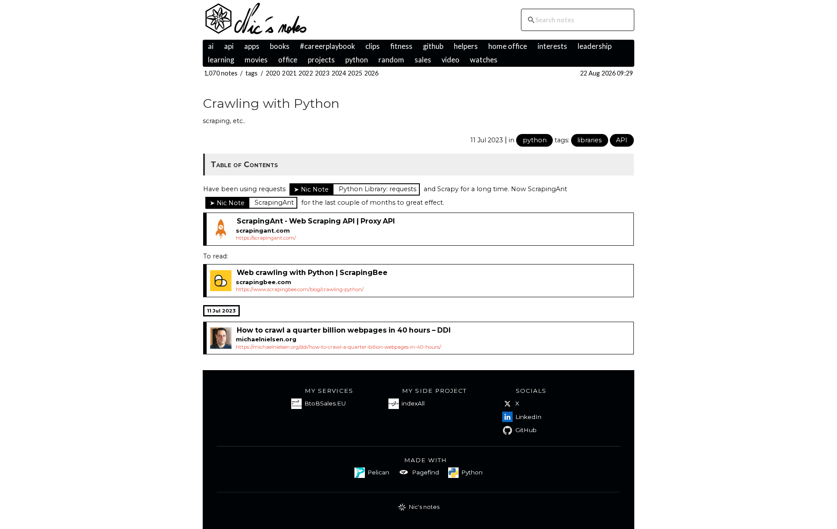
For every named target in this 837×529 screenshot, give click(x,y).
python (356, 59)
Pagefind (425, 472)
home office (507, 46)
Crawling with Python (271, 103)
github (433, 46)
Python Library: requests (377, 189)
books (279, 46)
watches (483, 59)
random (391, 59)
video (450, 59)
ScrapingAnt (274, 202)
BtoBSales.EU (325, 403)
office (287, 59)
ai (211, 46)
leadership (595, 46)
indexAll (413, 403)
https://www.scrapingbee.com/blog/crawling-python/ (300, 289)
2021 (289, 73)
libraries (589, 140)
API (621, 140)
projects (321, 59)
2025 (355, 73)
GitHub (526, 429)
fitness (401, 46)
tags (251, 73)
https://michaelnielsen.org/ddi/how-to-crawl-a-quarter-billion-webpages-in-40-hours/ (338, 347)
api (229, 46)
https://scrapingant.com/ (266, 238)
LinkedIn (528, 416)
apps (251, 46)
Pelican (378, 472)
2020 (273, 73)
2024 (339, 73)
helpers (466, 46)
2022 (306, 73)
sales (423, 59)
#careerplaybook (327, 46)
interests (552, 46)
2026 (371, 73)
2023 (322, 73)
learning (221, 59)
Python (472, 472)
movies (256, 59)
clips (372, 46)
